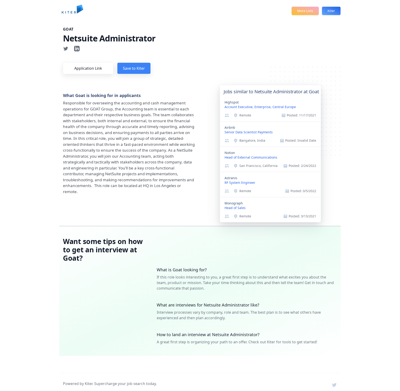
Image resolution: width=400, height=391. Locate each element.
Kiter (331, 11)
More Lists (305, 11)
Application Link (88, 68)
